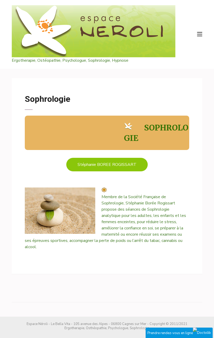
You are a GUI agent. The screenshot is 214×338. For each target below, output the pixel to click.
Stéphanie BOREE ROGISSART (107, 164)
